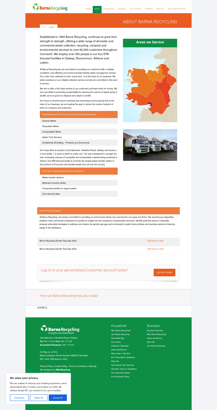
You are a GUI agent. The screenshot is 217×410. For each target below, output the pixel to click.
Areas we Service (154, 338)
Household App (117, 338)
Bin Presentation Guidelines (123, 357)
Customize (19, 397)
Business (122, 9)
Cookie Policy (60, 366)
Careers (148, 9)
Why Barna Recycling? (121, 330)
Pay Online (116, 341)
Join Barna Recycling (120, 334)
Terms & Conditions (78, 366)
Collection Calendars (120, 345)
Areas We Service (119, 349)
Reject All (38, 397)
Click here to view (155, 240)
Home (88, 9)
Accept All (57, 397)
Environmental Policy (120, 376)
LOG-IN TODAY (164, 272)
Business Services (155, 330)
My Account (135, 9)
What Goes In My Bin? (121, 353)
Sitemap (93, 366)
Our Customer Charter (120, 372)
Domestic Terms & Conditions (124, 368)
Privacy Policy (46, 366)
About (97, 9)
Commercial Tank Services (122, 365)
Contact (160, 9)
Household (109, 9)
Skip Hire (115, 361)
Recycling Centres (177, 9)
